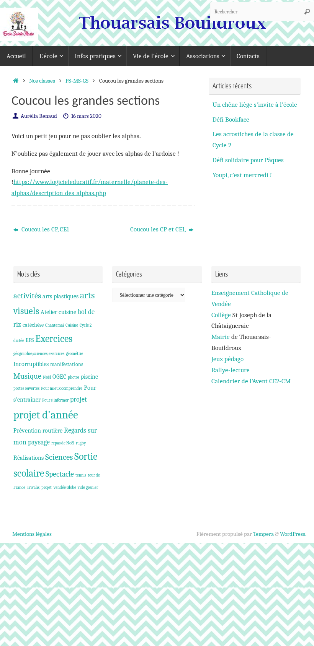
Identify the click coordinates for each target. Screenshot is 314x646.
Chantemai (54, 325)
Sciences (59, 457)
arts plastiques (60, 296)
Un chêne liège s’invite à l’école (255, 104)
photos (73, 377)
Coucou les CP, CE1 (44, 229)
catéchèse (33, 325)
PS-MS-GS (76, 80)
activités (27, 295)
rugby (81, 443)
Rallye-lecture (230, 370)
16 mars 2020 (86, 115)
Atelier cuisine (58, 312)
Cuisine (71, 325)
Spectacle (60, 474)
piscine (89, 376)
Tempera (263, 533)
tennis (80, 475)
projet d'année (45, 414)
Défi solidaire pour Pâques (248, 160)
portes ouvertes (26, 388)
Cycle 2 (86, 325)
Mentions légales (32, 533)
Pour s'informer (55, 400)
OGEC (59, 376)
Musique (27, 376)
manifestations (66, 364)
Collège (221, 315)
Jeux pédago (227, 359)
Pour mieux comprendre (61, 388)
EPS (30, 340)
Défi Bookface (231, 119)
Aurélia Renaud (39, 115)
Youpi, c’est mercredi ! (242, 175)
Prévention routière (37, 430)
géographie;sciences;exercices (38, 353)
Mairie (220, 336)
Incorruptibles (31, 364)
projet (78, 399)
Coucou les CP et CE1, (158, 229)
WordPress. (293, 533)
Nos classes (42, 80)
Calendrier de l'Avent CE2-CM (251, 381)
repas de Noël (62, 443)
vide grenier (88, 487)
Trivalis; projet (39, 487)
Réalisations (28, 457)
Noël (47, 377)
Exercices (53, 339)
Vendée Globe (64, 487)
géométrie (74, 353)
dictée (18, 340)
